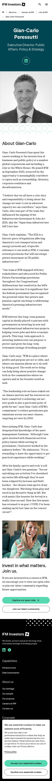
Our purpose (8, 698)
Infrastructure (9, 667)
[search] (39, 4)
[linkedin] (4, 650)
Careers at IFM (27, 12)
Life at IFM (43, 12)
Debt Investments (10, 672)
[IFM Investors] (26, 634)
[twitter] (9, 650)
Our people (7, 693)
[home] (3, 12)
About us (13, 12)
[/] (13, 4)
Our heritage (8, 688)
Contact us (7, 708)
